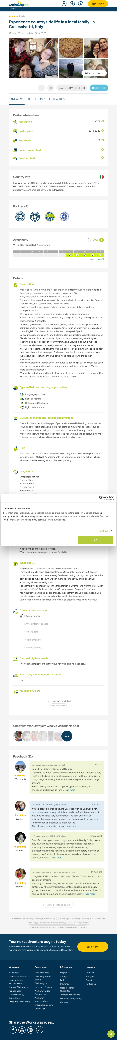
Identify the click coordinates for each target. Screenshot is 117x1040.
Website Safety (58, 705)
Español (89, 980)
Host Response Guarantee (67, 989)
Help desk (65, 972)
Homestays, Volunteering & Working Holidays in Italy (33, 918)
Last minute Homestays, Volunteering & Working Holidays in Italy (58, 927)
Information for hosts (19, 976)
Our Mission (40, 1008)
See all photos (95, 73)
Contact (100, 87)
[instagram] (30, 1030)
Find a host (14, 972)
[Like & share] (50, 88)
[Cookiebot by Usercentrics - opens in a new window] (101, 498)
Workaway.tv (41, 983)
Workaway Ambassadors (41, 999)
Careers (64, 1002)
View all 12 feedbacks (58, 904)
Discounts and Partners (19, 1001)
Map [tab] (42, 99)
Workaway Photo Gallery (43, 978)
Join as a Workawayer (19, 987)
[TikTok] (39, 1029)
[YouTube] (22, 1030)
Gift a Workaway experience (16, 996)
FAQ (62, 980)
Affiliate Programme (44, 1005)
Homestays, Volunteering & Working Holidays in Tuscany (52, 923)
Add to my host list (73, 87)
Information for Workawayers (16, 982)
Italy (14, 33)
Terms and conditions (70, 994)
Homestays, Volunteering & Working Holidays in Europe (82, 918)
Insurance (64, 984)
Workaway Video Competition (42, 992)
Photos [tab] (31, 99)
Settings (104, 531)
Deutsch (90, 972)
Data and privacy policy (71, 998)
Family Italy (83, 923)
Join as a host (15, 991)
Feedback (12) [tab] (56, 99)
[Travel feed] (72, 3)
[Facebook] (13, 1030)
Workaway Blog (42, 972)
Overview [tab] (16, 99)
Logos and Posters (43, 987)
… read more (69, 789)
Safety (13, 8)
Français (90, 976)
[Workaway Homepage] (19, 3)
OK (95, 540)
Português (91, 984)
